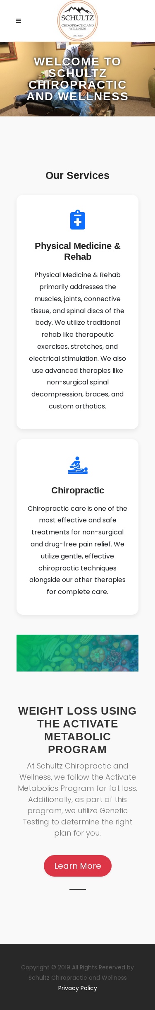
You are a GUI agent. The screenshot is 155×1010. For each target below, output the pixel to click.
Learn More (77, 866)
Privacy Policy (77, 988)
